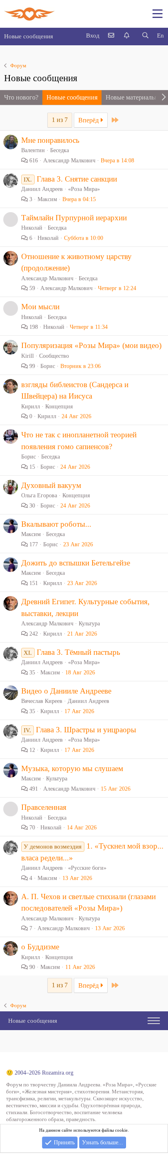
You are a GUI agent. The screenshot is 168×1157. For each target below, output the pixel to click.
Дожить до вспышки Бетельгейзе (75, 563)
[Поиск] (145, 36)
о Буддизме (40, 946)
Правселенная (43, 807)
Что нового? (21, 97)
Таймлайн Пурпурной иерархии (74, 217)
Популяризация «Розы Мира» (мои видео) (91, 345)
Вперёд (89, 120)
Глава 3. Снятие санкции (77, 179)
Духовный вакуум (51, 485)
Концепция (59, 406)
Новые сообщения (28, 36)
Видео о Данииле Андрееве (66, 691)
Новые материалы (131, 97)
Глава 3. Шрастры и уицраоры (86, 729)
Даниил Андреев (88, 701)
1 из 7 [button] (60, 119)
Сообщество (54, 356)
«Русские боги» (87, 868)
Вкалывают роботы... (56, 524)
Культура (89, 624)
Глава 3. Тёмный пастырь (78, 652)
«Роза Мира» (84, 189)
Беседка (59, 150)
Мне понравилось (50, 140)
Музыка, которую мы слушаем (72, 768)
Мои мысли (40, 306)
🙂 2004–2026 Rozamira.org (39, 1073)
